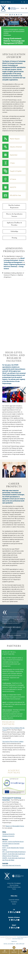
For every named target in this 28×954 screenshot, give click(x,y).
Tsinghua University (8, 834)
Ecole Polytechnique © (22, 937)
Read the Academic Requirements (14, 206)
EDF (3, 658)
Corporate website (14, 899)
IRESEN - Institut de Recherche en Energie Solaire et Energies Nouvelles (13, 843)
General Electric (7, 669)
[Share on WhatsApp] (18, 14)
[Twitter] (14, 14)
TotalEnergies (6, 683)
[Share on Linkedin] (16, 14)
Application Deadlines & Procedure (14, 224)
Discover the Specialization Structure (14, 215)
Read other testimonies (14, 635)
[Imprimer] (10, 14)
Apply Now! (14, 952)
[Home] (10, 8)
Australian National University (11, 865)
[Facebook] (12, 14)
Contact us (4, 952)
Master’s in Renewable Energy (15, 826)
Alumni (14, 904)
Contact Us (14, 892)
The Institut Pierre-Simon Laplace (12, 741)
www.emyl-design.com (17, 938)
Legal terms (14, 941)
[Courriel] (21, 14)
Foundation (14, 901)
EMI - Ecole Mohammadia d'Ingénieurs (14, 852)
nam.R (4, 702)
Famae (4, 694)
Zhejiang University (8, 836)
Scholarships (14, 231)
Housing (14, 238)
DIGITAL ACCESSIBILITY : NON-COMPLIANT (14, 943)
